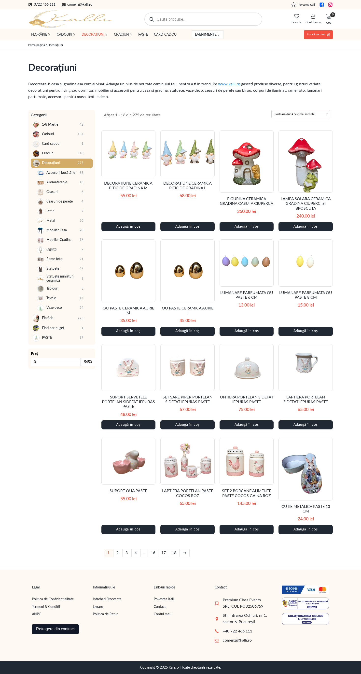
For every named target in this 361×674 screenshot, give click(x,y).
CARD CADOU (165, 34)
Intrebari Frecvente (107, 599)
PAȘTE (143, 34)
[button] (42, 4)
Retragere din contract (55, 629)
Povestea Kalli (164, 599)
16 (153, 553)
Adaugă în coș (128, 226)
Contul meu (162, 614)
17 (163, 553)
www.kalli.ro (229, 84)
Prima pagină (36, 45)
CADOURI (64, 34)
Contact (160, 607)
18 (174, 553)
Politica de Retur (105, 614)
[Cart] (328, 17)
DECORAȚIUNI (93, 34)
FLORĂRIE (39, 34)
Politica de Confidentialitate (53, 599)
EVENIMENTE (206, 34)
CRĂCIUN (121, 34)
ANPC (36, 614)
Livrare (98, 607)
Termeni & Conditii (46, 607)
